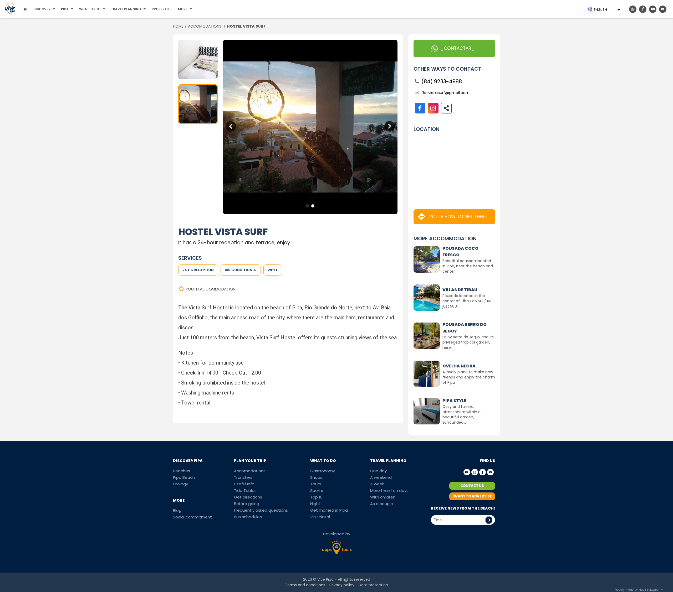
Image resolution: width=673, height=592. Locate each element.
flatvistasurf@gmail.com (445, 92)
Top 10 (316, 497)
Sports (316, 490)
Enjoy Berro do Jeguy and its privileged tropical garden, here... (468, 342)
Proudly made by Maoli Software (636, 590)
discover (41, 9)
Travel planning (126, 9)
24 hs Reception (198, 269)
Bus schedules (248, 517)
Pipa (65, 9)
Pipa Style (454, 401)
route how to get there (458, 217)
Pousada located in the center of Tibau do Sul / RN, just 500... (467, 301)
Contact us (472, 485)
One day (378, 471)
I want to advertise (472, 496)
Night (315, 503)
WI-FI (272, 269)
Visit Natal (320, 517)
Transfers (243, 477)
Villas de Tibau (459, 290)
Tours (315, 484)
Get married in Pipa (329, 510)
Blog (177, 510)
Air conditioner (241, 269)
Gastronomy (322, 471)
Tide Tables (245, 490)
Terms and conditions (305, 585)
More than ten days (389, 490)
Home (178, 26)
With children (382, 497)
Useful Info (244, 484)
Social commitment (192, 517)
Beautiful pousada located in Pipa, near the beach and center (467, 266)
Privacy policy (341, 585)
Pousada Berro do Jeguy (464, 327)
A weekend (381, 477)
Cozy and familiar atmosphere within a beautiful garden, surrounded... (461, 414)
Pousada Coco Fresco (460, 251)
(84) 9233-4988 (441, 81)
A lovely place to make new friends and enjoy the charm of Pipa (468, 377)
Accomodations (250, 471)
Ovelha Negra (459, 366)
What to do (89, 9)
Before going (246, 503)
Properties (162, 9)
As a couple (381, 503)
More (182, 9)
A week (377, 484)
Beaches (181, 471)
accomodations (205, 26)
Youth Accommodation (211, 289)
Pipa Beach (184, 477)
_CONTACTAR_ (457, 48)
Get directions (248, 497)
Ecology (180, 484)
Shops (316, 477)
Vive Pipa (325, 579)
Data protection (373, 585)
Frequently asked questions (261, 510)
